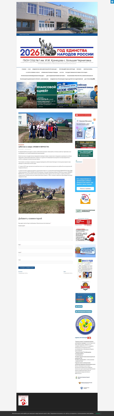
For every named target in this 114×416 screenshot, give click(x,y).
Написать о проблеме (85, 188)
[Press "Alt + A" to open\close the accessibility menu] (112, 2)
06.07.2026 (61, 104)
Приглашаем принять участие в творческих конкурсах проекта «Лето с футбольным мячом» (47, 100)
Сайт (19, 259)
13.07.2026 (41, 104)
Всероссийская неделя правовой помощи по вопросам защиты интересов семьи (65, 100)
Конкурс (40, 95)
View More (20, 106)
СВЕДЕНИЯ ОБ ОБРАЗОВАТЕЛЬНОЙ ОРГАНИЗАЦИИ (44, 69)
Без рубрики (81, 100)
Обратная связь (88, 69)
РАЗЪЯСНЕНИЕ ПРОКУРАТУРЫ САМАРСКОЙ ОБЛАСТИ (80, 75)
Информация (20, 97)
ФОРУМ (79, 306)
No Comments (27, 104)
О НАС (29, 69)
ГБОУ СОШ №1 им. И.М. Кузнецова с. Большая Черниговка (57, 60)
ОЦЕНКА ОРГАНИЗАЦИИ (81, 337)
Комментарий (21, 225)
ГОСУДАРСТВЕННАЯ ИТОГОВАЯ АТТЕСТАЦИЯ (76, 72)
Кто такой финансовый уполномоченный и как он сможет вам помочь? (26, 101)
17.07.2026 (20, 104)
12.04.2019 (21, 149)
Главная (24, 69)
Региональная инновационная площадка (32, 75)
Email (19, 252)
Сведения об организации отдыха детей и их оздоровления (66, 79)
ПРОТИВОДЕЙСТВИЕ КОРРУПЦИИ (67, 69)
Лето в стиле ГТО (84, 103)
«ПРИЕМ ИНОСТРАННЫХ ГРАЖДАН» (49, 72)
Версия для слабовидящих (84, 114)
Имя (19, 244)
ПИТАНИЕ (79, 69)
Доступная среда (89, 79)
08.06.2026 (81, 104)
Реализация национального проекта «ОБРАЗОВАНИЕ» (34, 79)
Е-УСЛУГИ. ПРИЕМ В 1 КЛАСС (33, 72)
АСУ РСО (62, 72)
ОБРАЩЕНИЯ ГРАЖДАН (84, 311)
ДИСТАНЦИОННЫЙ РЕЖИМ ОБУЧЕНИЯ (55, 75)
